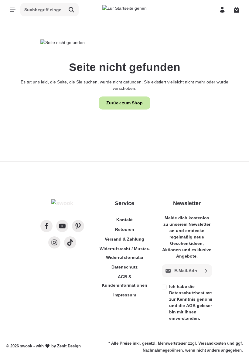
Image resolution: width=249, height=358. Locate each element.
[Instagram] (54, 242)
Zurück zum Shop (124, 102)
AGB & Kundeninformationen (124, 281)
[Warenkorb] (236, 9)
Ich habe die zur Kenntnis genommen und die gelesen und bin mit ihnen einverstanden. (197, 302)
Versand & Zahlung (124, 239)
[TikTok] (70, 242)
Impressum (124, 294)
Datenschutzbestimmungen (197, 292)
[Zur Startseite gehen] (124, 10)
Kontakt (124, 219)
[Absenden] (206, 270)
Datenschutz (124, 267)
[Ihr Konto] (222, 9)
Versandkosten (212, 343)
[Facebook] (46, 226)
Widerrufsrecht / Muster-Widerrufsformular (125, 253)
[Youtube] (62, 226)
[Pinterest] (78, 226)
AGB (191, 305)
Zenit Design (69, 346)
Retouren (124, 229)
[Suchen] (71, 9)
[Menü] (12, 9)
